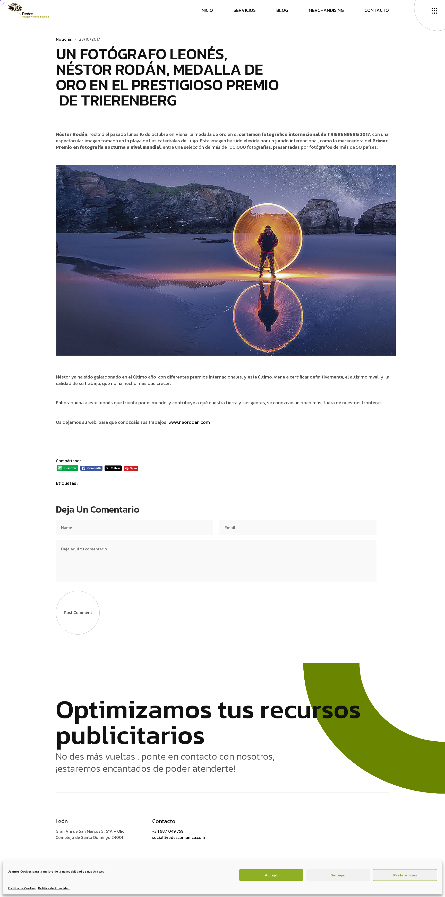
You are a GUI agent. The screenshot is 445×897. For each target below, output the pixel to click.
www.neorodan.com (189, 422)
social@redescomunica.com (178, 837)
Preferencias (405, 875)
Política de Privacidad (54, 888)
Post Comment (78, 612)
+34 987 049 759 (167, 831)
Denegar (338, 875)
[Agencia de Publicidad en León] (33, 10)
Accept (271, 875)
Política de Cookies (22, 888)
